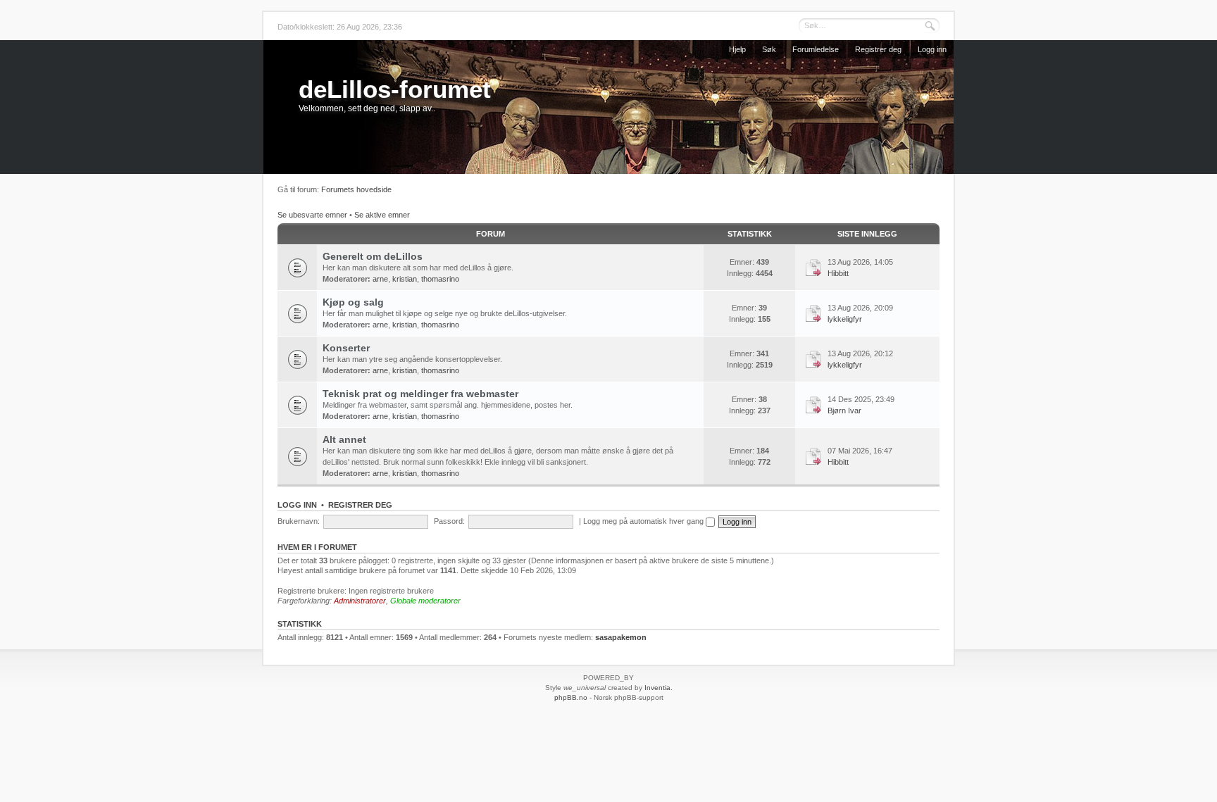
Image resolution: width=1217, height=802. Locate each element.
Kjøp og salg (353, 302)
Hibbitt (838, 273)
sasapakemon (621, 637)
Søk (769, 49)
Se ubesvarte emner (312, 215)
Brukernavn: (298, 521)
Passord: (449, 521)
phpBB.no (570, 697)
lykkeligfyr (845, 319)
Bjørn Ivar (844, 410)
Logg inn (932, 49)
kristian (404, 279)
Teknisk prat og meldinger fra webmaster (420, 393)
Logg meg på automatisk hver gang (644, 521)
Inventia (657, 687)
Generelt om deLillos (373, 256)
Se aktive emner (382, 215)
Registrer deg (878, 49)
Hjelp (737, 49)
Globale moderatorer (425, 600)
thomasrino (440, 279)
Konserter (346, 347)
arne (380, 279)
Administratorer (360, 600)
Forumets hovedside (356, 189)
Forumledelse (815, 49)
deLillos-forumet (395, 89)
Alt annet (344, 439)
